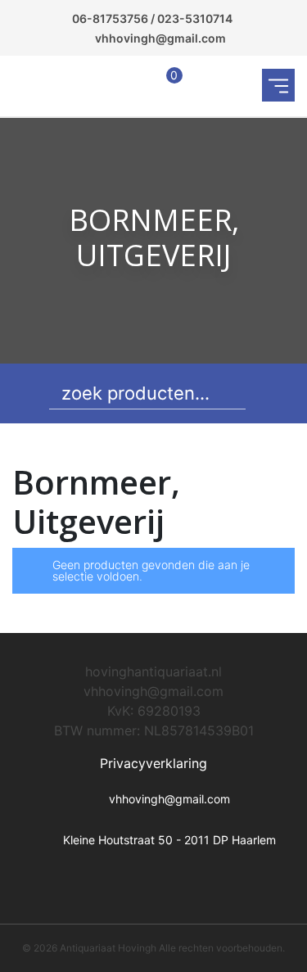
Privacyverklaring (153, 763)
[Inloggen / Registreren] (131, 85)
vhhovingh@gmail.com (160, 38)
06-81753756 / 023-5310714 (152, 18)
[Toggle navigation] (278, 85)
